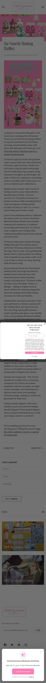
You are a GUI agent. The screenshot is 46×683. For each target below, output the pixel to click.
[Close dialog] (44, 324)
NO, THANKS (34, 356)
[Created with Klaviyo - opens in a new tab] (23, 360)
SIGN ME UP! (34, 352)
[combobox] (27, 336)
